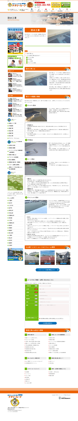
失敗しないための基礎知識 (24, 10)
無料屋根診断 (52, 373)
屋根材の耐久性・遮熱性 (54, 348)
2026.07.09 (17, 85)
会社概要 (27, 371)
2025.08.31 (17, 99)
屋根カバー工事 (12, 123)
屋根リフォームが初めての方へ (31, 337)
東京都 (10, 218)
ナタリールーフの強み (29, 339)
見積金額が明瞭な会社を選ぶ (31, 352)
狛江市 (10, 203)
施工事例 (27, 377)
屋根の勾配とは (52, 343)
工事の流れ (51, 363)
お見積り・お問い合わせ (54, 371)
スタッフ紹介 (28, 375)
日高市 (10, 245)
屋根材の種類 (52, 339)
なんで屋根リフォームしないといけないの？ (34, 361)
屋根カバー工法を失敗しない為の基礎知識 (57, 352)
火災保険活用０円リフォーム (31, 363)
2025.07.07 (17, 110)
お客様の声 (27, 379)
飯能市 (10, 242)
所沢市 (10, 240)
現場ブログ (27, 381)
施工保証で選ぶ (28, 350)
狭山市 (10, 238)
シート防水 (30, 61)
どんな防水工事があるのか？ (33, 55)
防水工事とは (30, 53)
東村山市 (11, 210)
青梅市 (10, 227)
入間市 (10, 235)
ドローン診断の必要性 (53, 350)
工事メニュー (52, 361)
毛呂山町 (11, 213)
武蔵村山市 (11, 215)
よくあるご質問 (28, 382)
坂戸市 (10, 208)
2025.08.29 (17, 105)
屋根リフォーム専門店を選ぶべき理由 (32, 343)
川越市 (10, 200)
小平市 (10, 220)
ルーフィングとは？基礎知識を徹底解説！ (57, 341)
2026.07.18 (17, 75)
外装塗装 (11, 125)
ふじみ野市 (11, 198)
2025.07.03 (17, 114)
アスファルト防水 (32, 62)
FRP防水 (30, 59)
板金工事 (11, 130)
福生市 (10, 225)
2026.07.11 (17, 80)
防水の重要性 (12, 159)
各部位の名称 (52, 337)
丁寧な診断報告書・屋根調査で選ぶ (32, 345)
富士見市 (11, 233)
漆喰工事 (11, 128)
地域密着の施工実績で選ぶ (30, 348)
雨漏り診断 (51, 375)
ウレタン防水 (31, 57)
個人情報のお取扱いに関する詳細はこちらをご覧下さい (52, 318)
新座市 (10, 230)
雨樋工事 (11, 133)
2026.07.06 (17, 90)
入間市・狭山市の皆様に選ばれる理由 (32, 341)
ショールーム (28, 373)
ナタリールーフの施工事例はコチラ (46, 269)
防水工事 (11, 135)
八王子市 (11, 205)
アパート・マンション (14, 138)
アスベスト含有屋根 (53, 345)
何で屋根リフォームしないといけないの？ (14, 10)
